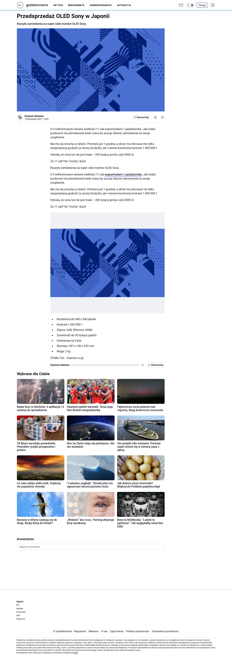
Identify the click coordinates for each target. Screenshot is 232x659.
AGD (18, 615)
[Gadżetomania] (40, 5)
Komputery (21, 612)
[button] (190, 5)
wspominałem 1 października (123, 174)
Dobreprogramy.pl (101, 5)
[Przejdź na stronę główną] (20, 7)
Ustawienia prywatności (164, 631)
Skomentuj (143, 117)
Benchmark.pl (76, 5)
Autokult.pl (124, 5)
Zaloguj (202, 5)
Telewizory (20, 619)
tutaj (75, 653)
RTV (18, 605)
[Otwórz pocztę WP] (181, 5)
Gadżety (19, 608)
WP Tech (58, 5)
